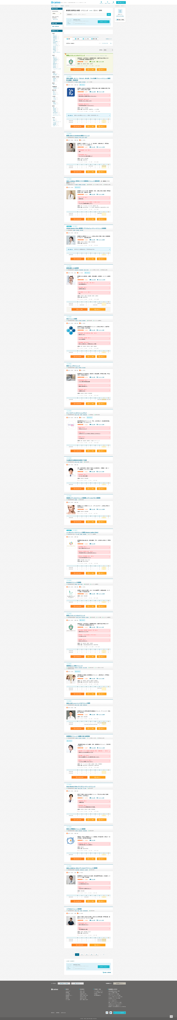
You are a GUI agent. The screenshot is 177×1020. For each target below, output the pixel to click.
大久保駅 (86, 869)
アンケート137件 (102, 279)
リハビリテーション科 (57, 68)
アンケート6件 (101, 920)
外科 (54, 56)
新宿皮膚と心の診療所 (72, 268)
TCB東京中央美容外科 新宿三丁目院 (76, 460)
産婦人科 (54, 94)
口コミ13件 (93, 279)
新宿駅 (106, 55)
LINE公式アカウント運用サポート (115, 1005)
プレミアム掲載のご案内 (113, 992)
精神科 (54, 102)
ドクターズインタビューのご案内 (115, 995)
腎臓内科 (54, 49)
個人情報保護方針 (97, 995)
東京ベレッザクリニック (73, 366)
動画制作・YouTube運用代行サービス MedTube (117, 1006)
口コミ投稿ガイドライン (98, 991)
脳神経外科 (55, 63)
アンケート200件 (101, 239)
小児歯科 (54, 111)
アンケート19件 (101, 797)
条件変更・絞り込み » (104, 21)
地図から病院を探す (55, 26)
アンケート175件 (101, 147)
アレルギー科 (55, 45)
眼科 (54, 84)
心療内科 (54, 103)
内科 (54, 34)
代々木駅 (77, 534)
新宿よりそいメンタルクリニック (75, 55)
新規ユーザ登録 (107, 3)
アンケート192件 (101, 593)
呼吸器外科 (55, 58)
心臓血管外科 (55, 59)
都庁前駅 (83, 184)
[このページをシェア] (107, 1012)
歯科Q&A (67, 998)
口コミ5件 (93, 61)
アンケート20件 (101, 424)
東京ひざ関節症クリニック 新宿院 (75, 829)
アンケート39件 (101, 330)
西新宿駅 (83, 738)
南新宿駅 (80, 184)
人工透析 (54, 50)
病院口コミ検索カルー (55, 5)
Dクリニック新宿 (78, 703)
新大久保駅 (85, 667)
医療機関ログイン (119, 983)
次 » (111, 43)
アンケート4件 (101, 61)
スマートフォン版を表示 (119, 1012)
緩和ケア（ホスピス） (57, 52)
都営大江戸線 (55, 19)
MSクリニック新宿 (71, 318)
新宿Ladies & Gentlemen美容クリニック (78, 135)
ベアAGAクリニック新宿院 (74, 909)
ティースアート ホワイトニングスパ (76, 413)
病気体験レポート (69, 995)
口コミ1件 (93, 471)
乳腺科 (54, 62)
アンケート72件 (101, 377)
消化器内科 (55, 38)
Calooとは (101, 3)
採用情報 (57, 1012)
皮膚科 (54, 73)
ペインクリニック (56, 121)
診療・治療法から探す (84, 999)
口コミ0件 (93, 239)
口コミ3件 (93, 330)
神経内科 (54, 46)
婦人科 (54, 92)
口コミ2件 (93, 147)
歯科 (54, 107)
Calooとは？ (68, 991)
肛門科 (54, 79)
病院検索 (62, 5)
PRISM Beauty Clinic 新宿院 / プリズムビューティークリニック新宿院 (86, 228)
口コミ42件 (93, 747)
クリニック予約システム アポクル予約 (115, 996)
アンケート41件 (101, 678)
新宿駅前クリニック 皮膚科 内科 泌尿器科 (78, 736)
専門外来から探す (83, 996)
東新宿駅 (76, 667)
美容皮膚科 (55, 74)
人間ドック (55, 125)
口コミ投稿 (68, 999)
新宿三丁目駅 (97, 55)
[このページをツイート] (111, 1012)
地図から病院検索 (107, 972)
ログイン (113, 3)
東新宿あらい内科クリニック (74, 665)
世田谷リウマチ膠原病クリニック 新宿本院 (83, 181)
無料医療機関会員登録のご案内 (114, 991)
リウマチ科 (55, 44)
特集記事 (67, 996)
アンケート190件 (101, 509)
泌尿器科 (54, 78)
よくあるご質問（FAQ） (98, 992)
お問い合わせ (63, 1012)
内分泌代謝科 (55, 41)
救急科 (54, 120)
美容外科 (54, 67)
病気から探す (82, 991)
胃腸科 (54, 40)
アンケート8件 (101, 91)
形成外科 (54, 66)
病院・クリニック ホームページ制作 (115, 1002)
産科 (54, 91)
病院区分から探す (83, 998)
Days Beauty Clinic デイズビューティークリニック (80, 786)
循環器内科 (55, 37)
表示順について (109, 38)
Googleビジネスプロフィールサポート (115, 1003)
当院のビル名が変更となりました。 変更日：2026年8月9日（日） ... (84, 115)
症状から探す (82, 992)
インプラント (55, 114)
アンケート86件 (101, 194)
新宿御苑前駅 (85, 910)
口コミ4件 (93, 377)
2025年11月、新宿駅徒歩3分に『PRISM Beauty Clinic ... (82, 249)
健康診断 (54, 124)
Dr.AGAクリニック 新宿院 (73, 582)
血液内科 (54, 48)
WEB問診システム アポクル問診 (114, 998)
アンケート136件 (101, 714)
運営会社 (52, 1012)
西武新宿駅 (81, 269)
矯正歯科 (54, 108)
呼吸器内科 (55, 36)
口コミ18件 (93, 91)
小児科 (54, 97)
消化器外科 (55, 60)
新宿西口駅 (102, 55)
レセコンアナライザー (113, 999)
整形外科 (54, 64)
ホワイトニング (55, 115)
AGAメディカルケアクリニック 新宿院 (81, 868)
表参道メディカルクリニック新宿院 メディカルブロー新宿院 (83, 498)
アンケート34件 (101, 471)
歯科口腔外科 (55, 112)
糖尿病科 (54, 42)
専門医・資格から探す (84, 995)
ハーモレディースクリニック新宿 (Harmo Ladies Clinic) (82, 532)
